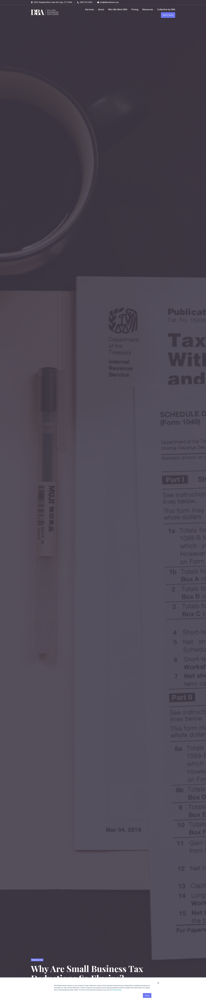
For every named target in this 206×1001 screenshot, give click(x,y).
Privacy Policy (116, 990)
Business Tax (37, 960)
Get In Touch (168, 15)
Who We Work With (117, 9)
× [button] (158, 982)
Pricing (134, 9)
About (101, 9)
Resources (147, 9)
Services (89, 9)
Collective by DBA (166, 9)
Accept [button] (147, 995)
